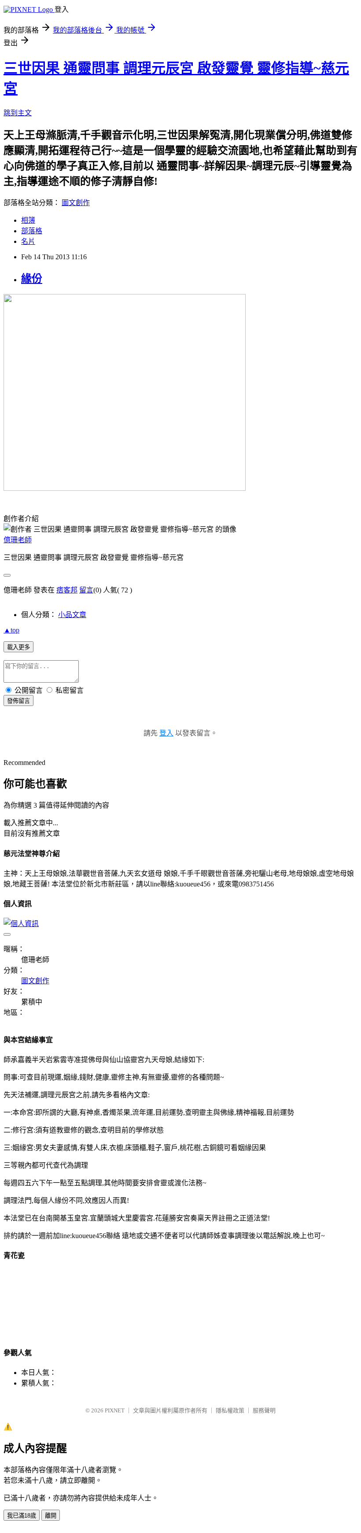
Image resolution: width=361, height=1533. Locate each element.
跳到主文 (18, 113)
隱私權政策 (230, 1410)
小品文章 (72, 614)
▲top (11, 630)
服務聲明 (264, 1410)
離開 (50, 1515)
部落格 (31, 231)
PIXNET (115, 1410)
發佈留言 (18, 701)
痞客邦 (66, 590)
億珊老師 (18, 540)
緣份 (31, 278)
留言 (86, 590)
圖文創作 (76, 202)
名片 (28, 241)
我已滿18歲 (21, 1515)
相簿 (28, 220)
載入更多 (18, 647)
